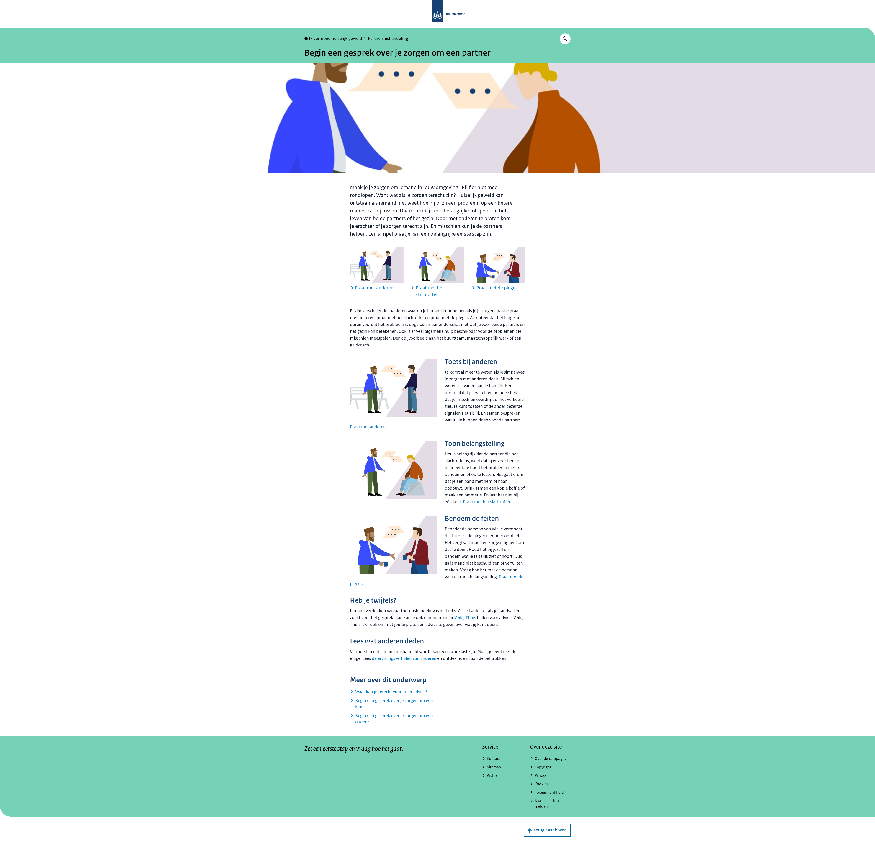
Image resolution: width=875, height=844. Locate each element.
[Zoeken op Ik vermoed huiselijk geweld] (565, 38)
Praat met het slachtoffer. (487, 502)
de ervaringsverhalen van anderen (404, 658)
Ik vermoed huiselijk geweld (335, 38)
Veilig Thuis (465, 617)
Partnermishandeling (388, 38)
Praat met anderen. (368, 427)
